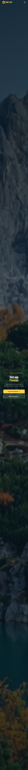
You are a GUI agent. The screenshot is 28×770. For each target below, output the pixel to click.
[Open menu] (25, 2)
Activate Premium (13, 391)
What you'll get (13, 396)
